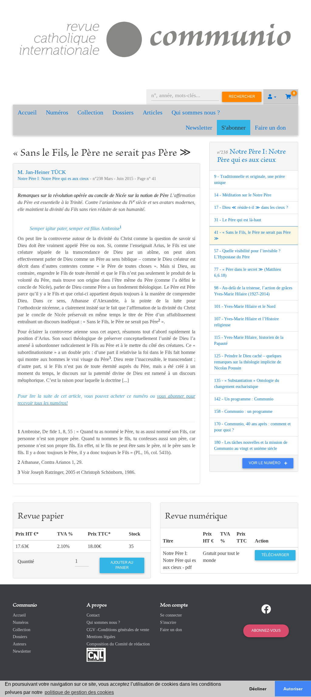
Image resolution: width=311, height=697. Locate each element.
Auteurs (19, 644)
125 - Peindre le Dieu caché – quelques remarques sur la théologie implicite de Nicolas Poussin (247, 362)
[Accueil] (155, 38)
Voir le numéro (265, 463)
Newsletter (199, 127)
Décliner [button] (257, 688)
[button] (272, 96)
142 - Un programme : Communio (243, 399)
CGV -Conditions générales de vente (118, 629)
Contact (93, 615)
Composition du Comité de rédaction (118, 644)
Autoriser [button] (292, 688)
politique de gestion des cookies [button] (79, 692)
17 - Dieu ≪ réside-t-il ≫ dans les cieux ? (251, 207)
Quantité (26, 561)
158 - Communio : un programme (243, 411)
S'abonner (233, 127)
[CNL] (96, 654)
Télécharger (275, 555)
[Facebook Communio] (266, 609)
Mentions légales (101, 636)
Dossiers (123, 112)
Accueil (27, 112)
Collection (90, 112)
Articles (152, 112)
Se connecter (171, 615)
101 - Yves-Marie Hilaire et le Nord (244, 306)
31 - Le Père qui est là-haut (237, 220)
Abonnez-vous (266, 630)
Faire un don (270, 127)
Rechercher (242, 96)
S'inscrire (168, 622)
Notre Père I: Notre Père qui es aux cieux (54, 178)
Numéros (57, 112)
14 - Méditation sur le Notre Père (242, 195)
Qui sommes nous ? (196, 112)
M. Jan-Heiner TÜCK (42, 172)
